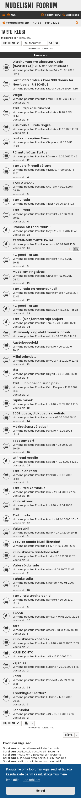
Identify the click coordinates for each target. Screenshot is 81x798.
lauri (49, 556)
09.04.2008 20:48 (67, 519)
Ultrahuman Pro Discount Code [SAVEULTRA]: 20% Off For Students (40, 64)
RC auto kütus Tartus (30, 152)
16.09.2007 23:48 (64, 569)
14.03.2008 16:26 (65, 546)
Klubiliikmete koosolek (31, 639)
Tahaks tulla (23, 579)
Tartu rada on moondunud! (35, 289)
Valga (17, 95)
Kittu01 (50, 88)
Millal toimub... (24, 357)
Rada (17, 676)
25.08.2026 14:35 (67, 88)
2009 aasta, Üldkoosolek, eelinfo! (39, 413)
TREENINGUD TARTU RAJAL (33, 240)
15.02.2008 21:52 (65, 556)
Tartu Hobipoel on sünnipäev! (37, 383)
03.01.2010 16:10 (67, 374)
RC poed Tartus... (26, 255)
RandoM (51, 259)
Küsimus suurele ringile (32, 125)
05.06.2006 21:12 (64, 714)
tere (16, 626)
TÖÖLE (18, 613)
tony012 (51, 231)
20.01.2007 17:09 (69, 643)
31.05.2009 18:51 (69, 404)
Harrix (49, 532)
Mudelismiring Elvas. (29, 272)
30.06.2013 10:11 (65, 203)
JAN (48, 656)
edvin (49, 244)
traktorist (51, 214)
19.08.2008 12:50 (68, 462)
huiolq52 (51, 70)
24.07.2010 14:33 (66, 336)
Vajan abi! (21, 528)
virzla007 (52, 169)
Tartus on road (25, 471)
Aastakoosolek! (25, 342)
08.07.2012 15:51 (66, 244)
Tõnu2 (50, 323)
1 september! (23, 441)
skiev (49, 417)
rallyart (50, 374)
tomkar (50, 616)
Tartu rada (21, 200)
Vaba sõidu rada (26, 565)
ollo (48, 569)
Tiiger (49, 203)
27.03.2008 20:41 (66, 532)
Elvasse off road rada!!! (32, 227)
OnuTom (51, 186)
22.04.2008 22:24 (65, 492)
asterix (50, 630)
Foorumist (21, 710)
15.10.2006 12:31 (63, 656)
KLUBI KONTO (23, 652)
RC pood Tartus (25, 306)
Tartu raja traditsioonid (31, 596)
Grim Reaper (54, 387)
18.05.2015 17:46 (67, 156)
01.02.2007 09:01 (67, 630)
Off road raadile (25, 458)
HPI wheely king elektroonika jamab (41, 332)
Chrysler (51, 142)
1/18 (15, 370)
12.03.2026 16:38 (66, 99)
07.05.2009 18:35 (65, 417)
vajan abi (20, 663)
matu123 (51, 309)
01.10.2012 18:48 (68, 231)
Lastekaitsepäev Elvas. (31, 138)
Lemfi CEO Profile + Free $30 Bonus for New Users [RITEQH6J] (43, 82)
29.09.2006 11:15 (69, 667)
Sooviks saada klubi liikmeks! (36, 542)
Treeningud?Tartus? (29, 693)
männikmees (54, 293)
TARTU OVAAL (23, 183)
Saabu (50, 445)
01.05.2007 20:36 (68, 616)
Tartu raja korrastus (29, 488)
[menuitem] (11, 15)
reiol (48, 492)
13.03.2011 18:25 (69, 309)
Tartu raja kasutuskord (31, 108)
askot (49, 336)
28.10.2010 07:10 (66, 323)
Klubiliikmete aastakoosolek (36, 552)
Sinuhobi (51, 582)
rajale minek (23, 400)
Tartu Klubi (13, 32)
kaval (49, 519)
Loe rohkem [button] (31, 780)
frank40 (51, 346)
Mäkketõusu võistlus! (30, 427)
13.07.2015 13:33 (68, 129)
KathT (49, 99)
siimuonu (25, 38)
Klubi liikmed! (23, 501)
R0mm (50, 156)
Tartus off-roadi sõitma (32, 166)
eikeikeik (51, 112)
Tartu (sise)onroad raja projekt (38, 319)
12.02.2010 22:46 (69, 360)
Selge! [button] (40, 790)
